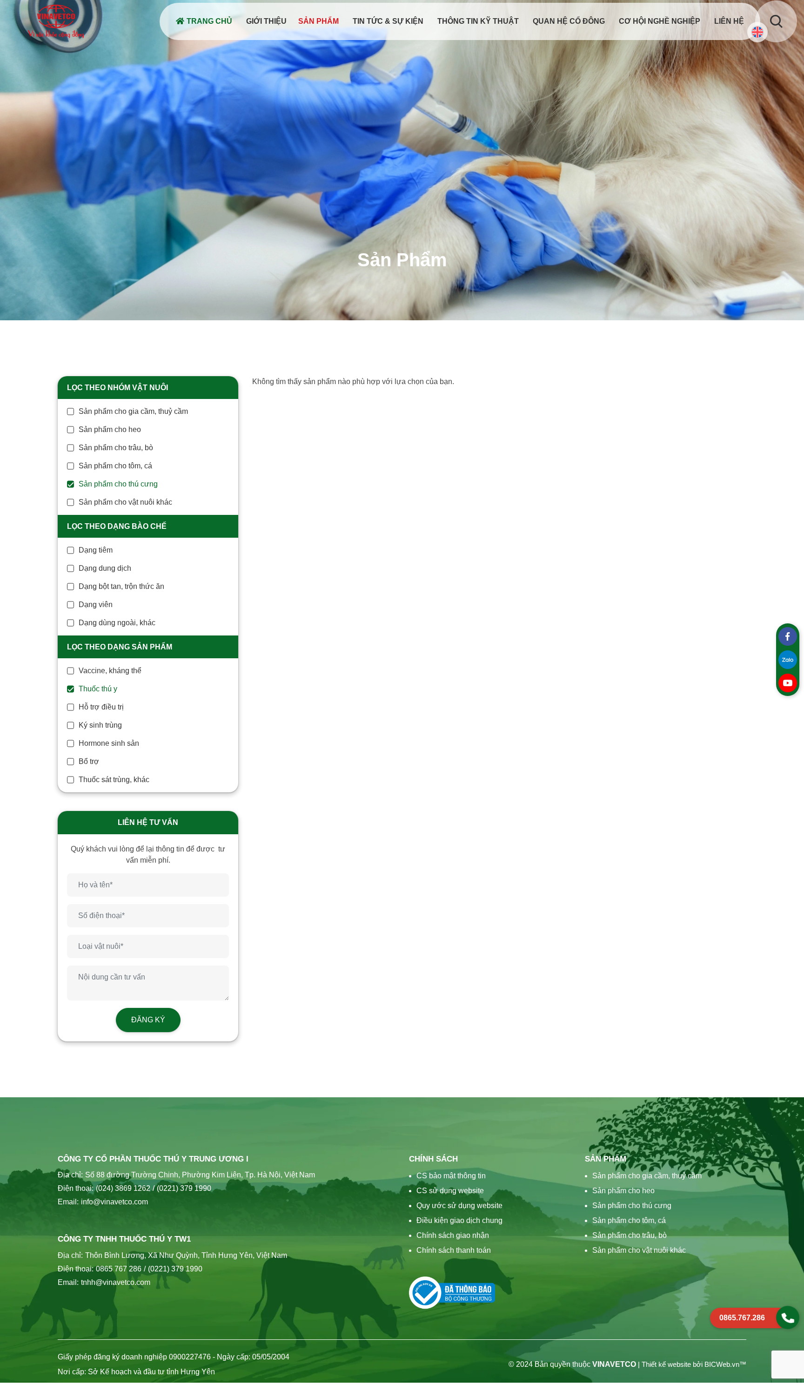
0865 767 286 (118, 1269)
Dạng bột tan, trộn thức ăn (121, 586)
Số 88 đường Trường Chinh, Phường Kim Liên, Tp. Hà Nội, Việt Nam (200, 1175)
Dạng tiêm (96, 550)
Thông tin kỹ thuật (478, 21)
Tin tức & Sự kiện (388, 21)
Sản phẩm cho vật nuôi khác (125, 502)
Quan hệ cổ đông (569, 21)
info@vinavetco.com (114, 1202)
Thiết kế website (666, 1364)
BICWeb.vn (721, 1364)
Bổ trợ (89, 761)
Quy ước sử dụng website (459, 1205)
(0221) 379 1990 (182, 1188)
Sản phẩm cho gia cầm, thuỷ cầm (133, 411)
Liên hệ (729, 21)
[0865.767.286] (787, 1317)
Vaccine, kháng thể (110, 671)
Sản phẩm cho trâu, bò (116, 448)
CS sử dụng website (450, 1191)
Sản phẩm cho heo (110, 429)
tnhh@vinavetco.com (115, 1282)
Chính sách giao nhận (452, 1235)
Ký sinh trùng (100, 725)
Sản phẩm (318, 21)
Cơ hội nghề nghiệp (659, 21)
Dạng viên (96, 604)
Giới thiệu (266, 21)
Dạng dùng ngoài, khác (117, 623)
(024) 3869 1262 (123, 1188)
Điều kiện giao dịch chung (459, 1220)
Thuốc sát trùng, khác (114, 780)
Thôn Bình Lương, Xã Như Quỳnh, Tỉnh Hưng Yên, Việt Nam (186, 1255)
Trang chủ (209, 21)
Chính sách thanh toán (453, 1250)
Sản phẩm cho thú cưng (118, 484)
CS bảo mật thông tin (451, 1176)
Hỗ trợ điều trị (101, 707)
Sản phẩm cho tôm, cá (115, 466)
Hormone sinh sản (109, 743)
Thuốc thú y (98, 689)
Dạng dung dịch (105, 568)
